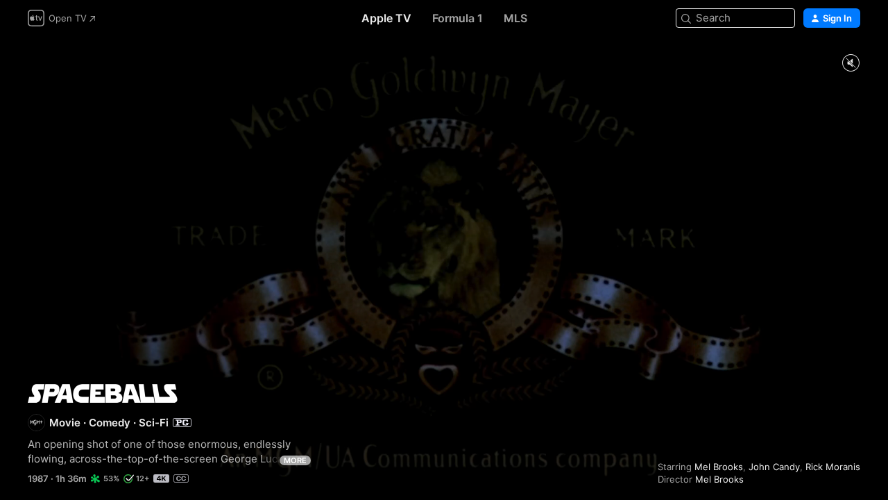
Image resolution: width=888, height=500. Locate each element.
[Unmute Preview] (850, 63)
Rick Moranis (832, 466)
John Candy (774, 466)
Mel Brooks (718, 466)
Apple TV (386, 18)
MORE (295, 460)
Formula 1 (457, 18)
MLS (515, 18)
